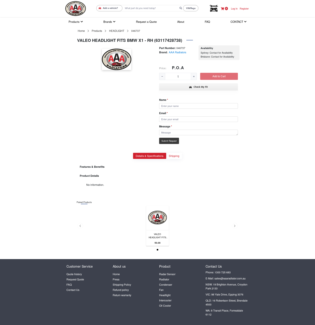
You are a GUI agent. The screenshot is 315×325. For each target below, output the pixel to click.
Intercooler (165, 300)
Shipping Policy (122, 284)
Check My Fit (200, 86)
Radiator (164, 279)
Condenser (165, 284)
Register (244, 8)
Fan (161, 290)
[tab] (149, 156)
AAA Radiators (177, 52)
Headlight (164, 295)
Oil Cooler (165, 305)
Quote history (74, 274)
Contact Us (72, 290)
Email (162, 113)
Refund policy (121, 290)
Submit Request (169, 140)
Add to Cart (219, 76)
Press (116, 279)
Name (162, 100)
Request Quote (75, 279)
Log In (234, 8)
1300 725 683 (223, 272)
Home (116, 274)
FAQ (69, 284)
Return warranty (122, 295)
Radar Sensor (167, 274)
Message (164, 126)
